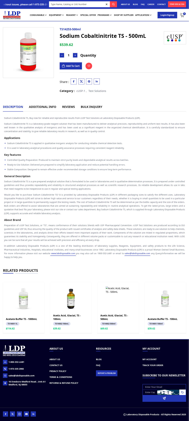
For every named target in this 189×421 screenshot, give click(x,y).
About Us (54, 359)
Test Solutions (97, 91)
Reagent (71, 15)
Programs (103, 15)
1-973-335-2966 (16, 368)
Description (13, 107)
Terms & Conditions (60, 377)
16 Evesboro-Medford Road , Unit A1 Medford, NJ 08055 (27, 383)
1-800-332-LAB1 (16, 362)
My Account (149, 359)
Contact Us (55, 365)
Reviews (68, 107)
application (142, 15)
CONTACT (161, 4)
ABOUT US (125, 4)
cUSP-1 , (81, 91)
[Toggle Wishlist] (88, 66)
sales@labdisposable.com (137, 253)
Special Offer (88, 15)
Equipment (55, 15)
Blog (99, 359)
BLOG (135, 4)
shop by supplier (123, 15)
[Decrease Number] (62, 55)
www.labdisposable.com (63, 253)
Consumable (37, 15)
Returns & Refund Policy (63, 383)
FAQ (143, 4)
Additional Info (42, 107)
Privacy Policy (57, 371)
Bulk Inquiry (91, 107)
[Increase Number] (75, 55)
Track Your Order (152, 365)
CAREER (151, 4)
